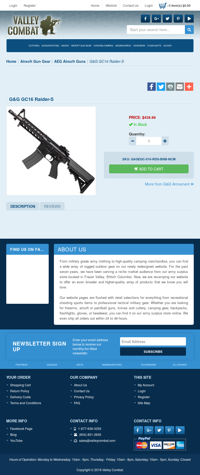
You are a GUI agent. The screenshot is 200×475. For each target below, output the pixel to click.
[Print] (170, 87)
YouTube (16, 440)
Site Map (144, 403)
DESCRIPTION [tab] (22, 206)
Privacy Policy (84, 397)
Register (30, 5)
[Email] (179, 87)
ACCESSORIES (148, 364)
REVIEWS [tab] (52, 206)
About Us (80, 385)
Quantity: (137, 133)
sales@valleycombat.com (97, 440)
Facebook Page (21, 428)
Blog (13, 434)
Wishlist (111, 5)
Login (13, 5)
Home (95, 5)
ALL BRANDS (180, 364)
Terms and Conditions (25, 403)
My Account (146, 385)
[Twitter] (161, 87)
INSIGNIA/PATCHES (112, 364)
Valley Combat (35, 26)
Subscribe (153, 351)
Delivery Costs (20, 397)
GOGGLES (52, 364)
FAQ (77, 403)
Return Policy (19, 391)
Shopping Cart (20, 385)
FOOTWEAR (22, 364)
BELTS (80, 364)
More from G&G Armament (168, 184)
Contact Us (131, 5)
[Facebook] (151, 87)
